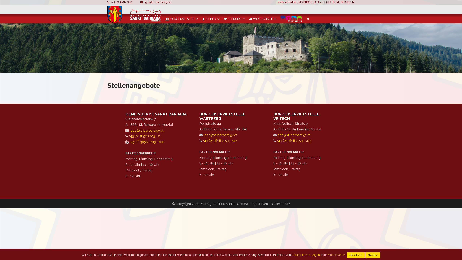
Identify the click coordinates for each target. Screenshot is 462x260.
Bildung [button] (234, 19)
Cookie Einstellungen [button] (306, 255)
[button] (307, 19)
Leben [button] (211, 19)
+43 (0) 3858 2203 (121, 2)
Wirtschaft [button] (263, 19)
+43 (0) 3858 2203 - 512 (220, 140)
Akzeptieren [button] (355, 255)
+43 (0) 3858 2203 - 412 (294, 140)
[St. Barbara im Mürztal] (134, 14)
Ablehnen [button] (373, 255)
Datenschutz (280, 204)
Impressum (260, 204)
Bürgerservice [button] (182, 19)
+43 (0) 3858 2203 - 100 (147, 142)
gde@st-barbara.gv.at (158, 2)
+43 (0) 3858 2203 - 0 (144, 136)
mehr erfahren (336, 255)
